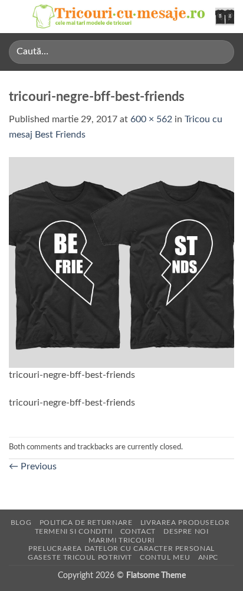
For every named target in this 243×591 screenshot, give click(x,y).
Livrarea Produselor (185, 522)
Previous (33, 466)
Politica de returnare (86, 522)
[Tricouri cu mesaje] (119, 17)
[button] (16, 16)
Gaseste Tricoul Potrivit (80, 557)
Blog (21, 522)
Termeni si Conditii (74, 531)
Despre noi (185, 531)
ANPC (208, 557)
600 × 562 (151, 119)
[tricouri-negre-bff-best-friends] (121, 261)
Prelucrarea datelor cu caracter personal (121, 548)
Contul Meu (165, 557)
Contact (138, 531)
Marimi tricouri (121, 540)
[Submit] (220, 51)
